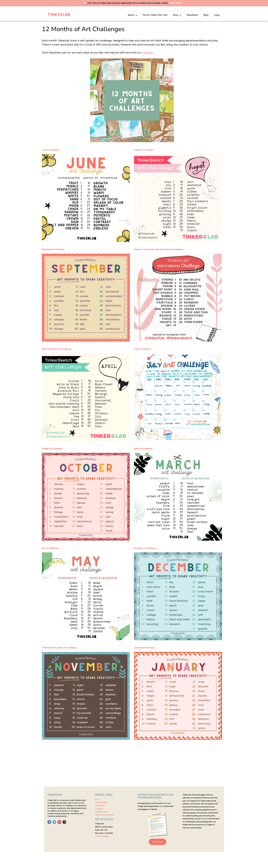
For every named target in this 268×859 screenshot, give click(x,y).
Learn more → (176, 3)
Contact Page (101, 836)
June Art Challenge (50, 150)
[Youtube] (59, 822)
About (131, 15)
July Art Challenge (142, 349)
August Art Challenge (143, 150)
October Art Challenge (52, 448)
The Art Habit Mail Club (154, 15)
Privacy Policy (101, 811)
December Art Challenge (145, 548)
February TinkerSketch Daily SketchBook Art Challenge (158, 249)
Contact (99, 808)
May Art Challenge (50, 548)
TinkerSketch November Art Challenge (59, 647)
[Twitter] (54, 822)
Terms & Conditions (104, 815)
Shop (175, 15)
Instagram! (147, 52)
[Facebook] (49, 822)
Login (217, 15)
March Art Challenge (143, 448)
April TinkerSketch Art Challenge (56, 349)
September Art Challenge (53, 249)
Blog (206, 15)
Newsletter (192, 15)
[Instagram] (64, 822)
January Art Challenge (144, 647)
